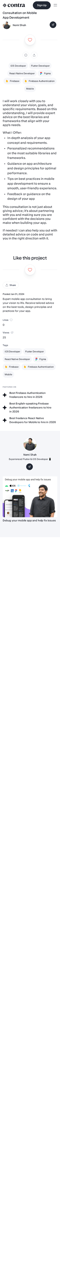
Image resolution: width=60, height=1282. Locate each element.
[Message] (53, 24)
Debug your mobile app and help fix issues (29, 520)
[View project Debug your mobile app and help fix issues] (30, 496)
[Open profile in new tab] (7, 25)
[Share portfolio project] (34, 55)
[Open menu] (55, 5)
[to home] (14, 5)
